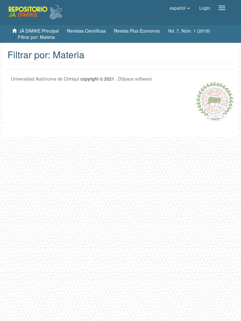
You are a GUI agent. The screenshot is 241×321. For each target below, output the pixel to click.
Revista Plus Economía (137, 31)
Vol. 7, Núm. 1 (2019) (189, 31)
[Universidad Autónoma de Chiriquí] (214, 100)
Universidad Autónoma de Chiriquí (45, 79)
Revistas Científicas (86, 31)
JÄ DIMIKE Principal (39, 31)
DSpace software (135, 79)
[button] (180, 8)
